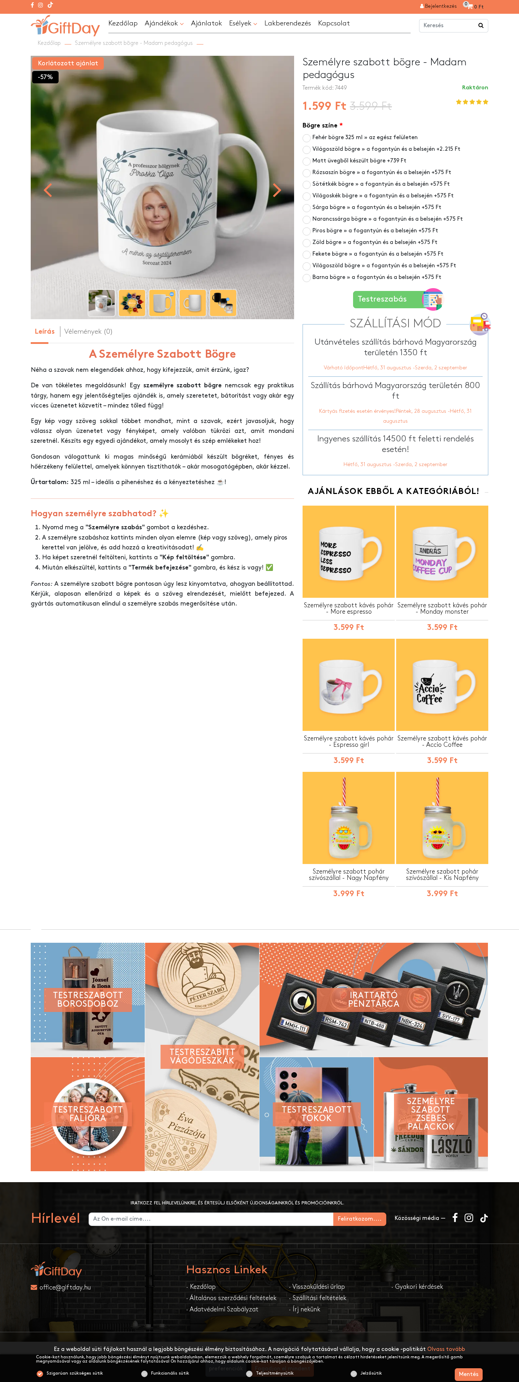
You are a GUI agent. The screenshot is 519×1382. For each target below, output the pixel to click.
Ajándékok (162, 23)
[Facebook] (32, 5)
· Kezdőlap (201, 1287)
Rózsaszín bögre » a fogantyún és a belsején (381, 172)
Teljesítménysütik (275, 1373)
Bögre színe (320, 126)
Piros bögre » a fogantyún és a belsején (375, 230)
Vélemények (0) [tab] (88, 331)
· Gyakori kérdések (417, 1287)
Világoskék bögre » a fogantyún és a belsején (383, 195)
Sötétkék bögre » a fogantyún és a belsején (381, 184)
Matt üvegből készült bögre (359, 160)
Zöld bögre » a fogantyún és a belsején (374, 242)
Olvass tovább (446, 1349)
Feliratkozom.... (360, 1219)
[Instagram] (40, 5)
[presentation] (47, 189)
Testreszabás (382, 299)
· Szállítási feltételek (317, 1298)
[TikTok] (50, 5)
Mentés (468, 1374)
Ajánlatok (206, 23)
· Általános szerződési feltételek (231, 1298)
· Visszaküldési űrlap (317, 1287)
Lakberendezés (287, 23)
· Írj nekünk (304, 1309)
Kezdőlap (123, 23)
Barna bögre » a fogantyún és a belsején (376, 277)
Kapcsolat (334, 23)
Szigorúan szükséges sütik (75, 1373)
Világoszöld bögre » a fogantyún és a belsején (386, 149)
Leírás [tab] (45, 332)
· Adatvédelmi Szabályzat (222, 1309)
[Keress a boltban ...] (481, 25)
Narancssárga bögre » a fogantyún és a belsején (387, 219)
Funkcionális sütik (170, 1373)
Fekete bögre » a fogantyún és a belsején (377, 254)
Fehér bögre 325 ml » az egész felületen (365, 137)
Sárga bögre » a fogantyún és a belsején (376, 207)
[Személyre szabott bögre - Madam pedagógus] (65, 24)
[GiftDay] (104, 1269)
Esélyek (241, 23)
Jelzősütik (371, 1373)
